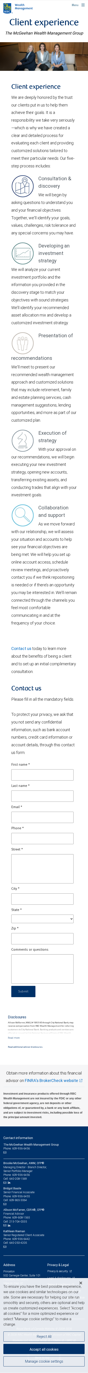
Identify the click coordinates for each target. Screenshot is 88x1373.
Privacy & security (57, 1271)
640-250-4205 (18, 1243)
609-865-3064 (18, 1200)
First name (20, 765)
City (15, 889)
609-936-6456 (21, 1175)
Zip (15, 928)
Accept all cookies (44, 1349)
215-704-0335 (18, 1221)
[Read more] (14, 1037)
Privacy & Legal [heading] (58, 1265)
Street (17, 849)
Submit (23, 991)
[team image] (44, 56)
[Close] (81, 1283)
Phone (17, 828)
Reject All (44, 1336)
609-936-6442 (21, 1239)
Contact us (21, 648)
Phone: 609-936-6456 (16, 1148)
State (16, 910)
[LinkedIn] (10, 1183)
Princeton (9, 1271)
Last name (20, 786)
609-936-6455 (21, 1196)
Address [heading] (9, 1265)
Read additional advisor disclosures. (25, 1047)
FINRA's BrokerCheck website (51, 1080)
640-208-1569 (18, 1179)
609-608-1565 (21, 1217)
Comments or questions (30, 950)
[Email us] (5, 1152)
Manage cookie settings (44, 1361)
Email (16, 807)
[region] (44, 1325)
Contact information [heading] (18, 1138)
